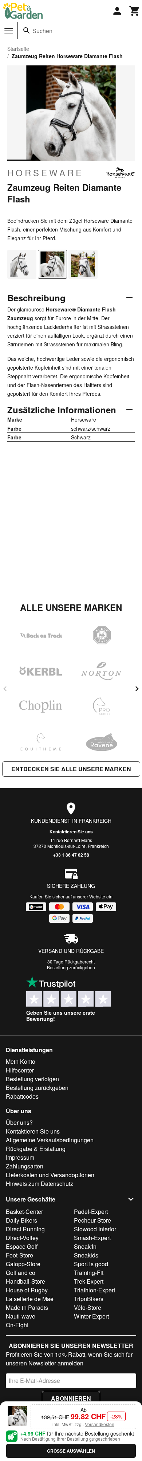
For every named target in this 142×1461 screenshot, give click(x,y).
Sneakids (86, 1255)
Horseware (45, 172)
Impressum (20, 1157)
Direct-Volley (22, 1237)
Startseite (18, 48)
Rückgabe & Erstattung (36, 1148)
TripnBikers (88, 1299)
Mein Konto (20, 1061)
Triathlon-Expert (94, 1290)
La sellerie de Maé (30, 1299)
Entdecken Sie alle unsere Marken (71, 769)
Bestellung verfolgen (32, 1079)
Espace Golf (22, 1246)
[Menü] (8, 31)
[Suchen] (26, 30)
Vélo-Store (87, 1307)
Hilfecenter (20, 1070)
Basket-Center (24, 1211)
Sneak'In (85, 1246)
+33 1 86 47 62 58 (71, 855)
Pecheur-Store (92, 1220)
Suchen (42, 31)
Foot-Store (19, 1255)
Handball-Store (25, 1281)
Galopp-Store (23, 1264)
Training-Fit (88, 1272)
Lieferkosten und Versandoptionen (50, 1175)
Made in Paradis (27, 1307)
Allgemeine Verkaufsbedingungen (50, 1140)
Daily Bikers (21, 1220)
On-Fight (17, 1325)
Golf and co (20, 1272)
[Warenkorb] (135, 11)
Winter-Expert (91, 1316)
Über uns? (19, 1122)
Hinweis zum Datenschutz (39, 1183)
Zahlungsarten (24, 1166)
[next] (137, 689)
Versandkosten (99, 1424)
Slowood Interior (95, 1229)
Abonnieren (71, 1398)
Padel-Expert (91, 1211)
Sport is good (91, 1264)
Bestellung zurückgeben (71, 967)
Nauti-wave (20, 1316)
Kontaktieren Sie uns (71, 831)
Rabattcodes (22, 1096)
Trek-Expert (88, 1281)
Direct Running (25, 1229)
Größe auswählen (71, 1451)
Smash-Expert (92, 1237)
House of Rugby (27, 1290)
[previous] (5, 689)
